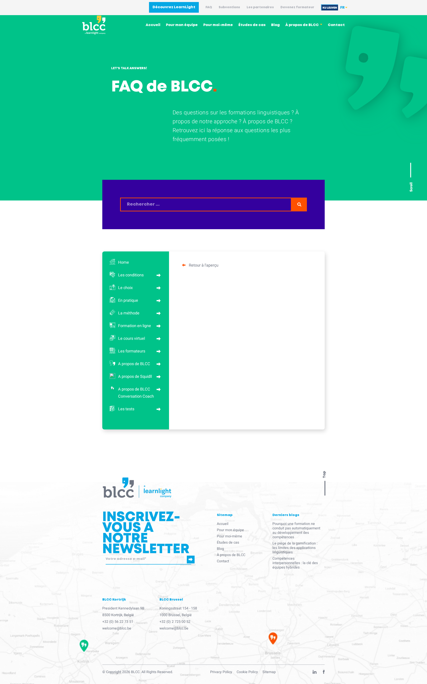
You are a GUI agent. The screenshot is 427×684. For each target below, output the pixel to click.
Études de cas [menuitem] (252, 25)
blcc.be (110, 566)
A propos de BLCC (134, 364)
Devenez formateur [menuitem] (297, 7)
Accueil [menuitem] (153, 25)
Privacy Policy (221, 672)
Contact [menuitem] (336, 25)
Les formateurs (131, 351)
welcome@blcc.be (116, 628)
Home (123, 262)
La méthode (128, 313)
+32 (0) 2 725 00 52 (174, 621)
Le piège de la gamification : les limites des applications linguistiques (295, 547)
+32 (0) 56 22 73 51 (117, 621)
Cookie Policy (247, 672)
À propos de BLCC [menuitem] (302, 25)
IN (314, 672)
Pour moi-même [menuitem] (218, 25)
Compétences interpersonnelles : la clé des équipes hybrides (295, 563)
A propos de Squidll (135, 377)
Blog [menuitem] (275, 25)
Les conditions (131, 275)
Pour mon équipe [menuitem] (182, 25)
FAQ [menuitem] (208, 7)
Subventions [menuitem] (229, 7)
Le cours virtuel (131, 339)
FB (324, 672)
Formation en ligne (134, 326)
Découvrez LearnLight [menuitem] (174, 7)
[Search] (299, 204)
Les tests (126, 409)
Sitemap (269, 672)
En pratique (128, 300)
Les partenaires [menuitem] (260, 7)
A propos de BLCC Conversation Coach (136, 392)
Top (324, 474)
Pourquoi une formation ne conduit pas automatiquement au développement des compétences (296, 530)
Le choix (125, 288)
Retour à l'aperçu (203, 265)
